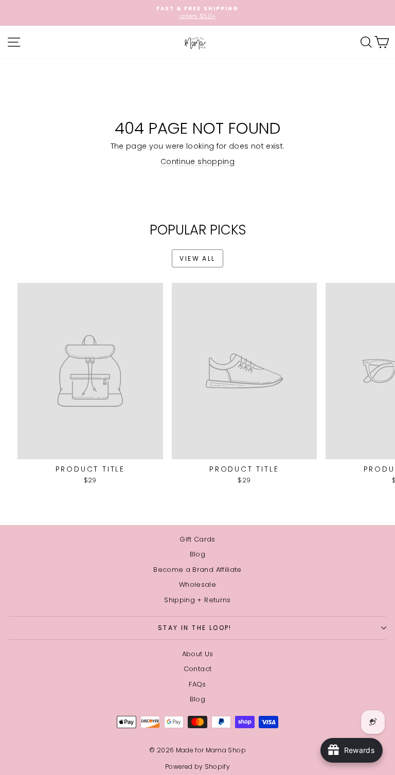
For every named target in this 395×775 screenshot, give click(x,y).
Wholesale (197, 584)
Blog (197, 554)
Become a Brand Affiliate (197, 569)
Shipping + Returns (197, 600)
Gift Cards (197, 539)
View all (197, 258)
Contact (197, 669)
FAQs (197, 684)
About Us (197, 654)
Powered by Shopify (197, 766)
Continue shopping (197, 161)
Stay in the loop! (195, 627)
